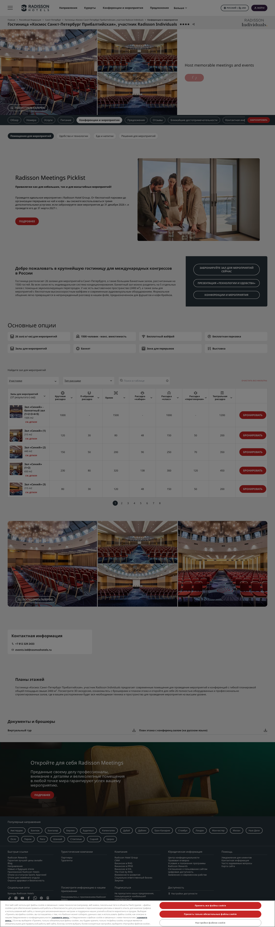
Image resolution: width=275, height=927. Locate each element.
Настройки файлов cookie (210, 922)
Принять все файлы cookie (210, 905)
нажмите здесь (60, 917)
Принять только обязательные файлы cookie (210, 914)
